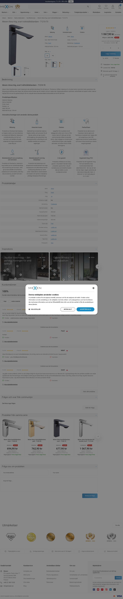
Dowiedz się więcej (43, 304)
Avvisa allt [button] (68, 309)
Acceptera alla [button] (85, 309)
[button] (34, 309)
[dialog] (61, 299)
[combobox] (93, 288)
